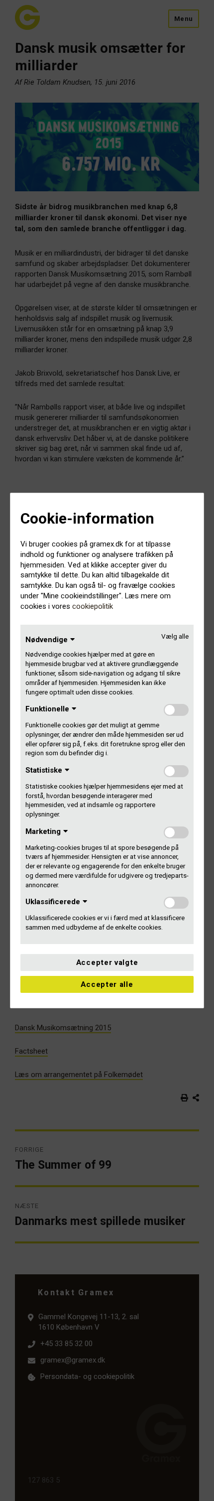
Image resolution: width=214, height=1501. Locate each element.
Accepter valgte (107, 962)
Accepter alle (107, 984)
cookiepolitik (92, 606)
